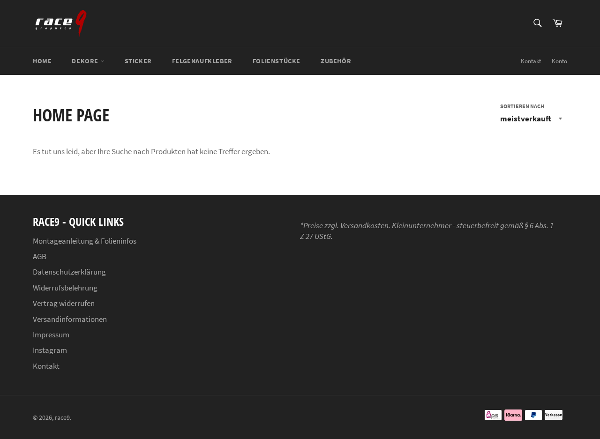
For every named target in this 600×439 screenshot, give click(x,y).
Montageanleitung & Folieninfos (84, 241)
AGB (39, 256)
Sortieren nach (522, 106)
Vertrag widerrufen (64, 303)
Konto (559, 61)
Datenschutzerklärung (69, 272)
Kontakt (531, 61)
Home (42, 61)
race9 (62, 418)
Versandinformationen (70, 319)
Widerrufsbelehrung (65, 288)
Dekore (86, 61)
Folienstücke (276, 61)
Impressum (51, 334)
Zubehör (336, 61)
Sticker (138, 61)
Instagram (50, 350)
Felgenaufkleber (202, 61)
